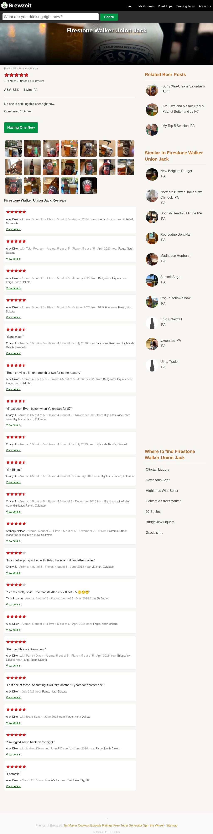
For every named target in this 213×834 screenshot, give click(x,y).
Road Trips (165, 6)
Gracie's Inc (52, 780)
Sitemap (171, 825)
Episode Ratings (101, 825)
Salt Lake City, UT (78, 780)
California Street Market (163, 501)
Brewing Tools (185, 6)
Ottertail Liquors (106, 219)
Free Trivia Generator (127, 825)
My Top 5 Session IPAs (179, 126)
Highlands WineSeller (117, 415)
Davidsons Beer (105, 343)
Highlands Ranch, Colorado (29, 419)
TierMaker (70, 825)
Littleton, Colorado (103, 566)
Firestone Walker (28, 68)
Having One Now (21, 127)
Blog (130, 6)
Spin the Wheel (153, 825)
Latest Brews (145, 6)
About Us (205, 6)
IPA (14, 68)
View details (13, 229)
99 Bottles (104, 307)
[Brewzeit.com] (16, 7)
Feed (7, 68)
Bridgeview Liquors (109, 278)
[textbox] (50, 16)
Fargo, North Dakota (18, 282)
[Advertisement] (176, 409)
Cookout (83, 825)
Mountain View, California (37, 534)
